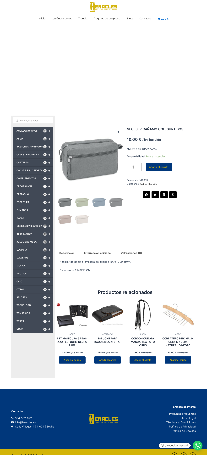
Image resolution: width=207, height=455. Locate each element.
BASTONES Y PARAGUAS (33, 147)
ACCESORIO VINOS (33, 131)
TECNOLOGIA (33, 305)
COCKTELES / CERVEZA (33, 170)
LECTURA (33, 250)
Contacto (145, 18)
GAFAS (33, 218)
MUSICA (33, 266)
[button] (118, 132)
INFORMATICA (33, 234)
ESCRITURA (33, 202)
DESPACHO (33, 194)
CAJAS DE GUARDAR (33, 155)
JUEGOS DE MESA (33, 242)
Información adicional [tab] (97, 253)
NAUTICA (33, 273)
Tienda (82, 18)
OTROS (33, 289)
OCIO (33, 281)
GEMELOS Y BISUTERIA (33, 226)
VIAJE (33, 329)
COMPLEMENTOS (33, 178)
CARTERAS (33, 162)
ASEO (33, 139)
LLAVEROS (33, 258)
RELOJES (33, 297)
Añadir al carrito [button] (72, 360)
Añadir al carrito (159, 167)
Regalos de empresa (107, 18)
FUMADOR (33, 210)
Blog (130, 18)
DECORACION (33, 186)
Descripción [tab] (67, 253)
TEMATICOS (33, 313)
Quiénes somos (62, 18)
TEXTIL (33, 321)
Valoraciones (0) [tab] (131, 253)
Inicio (41, 18)
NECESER (152, 183)
